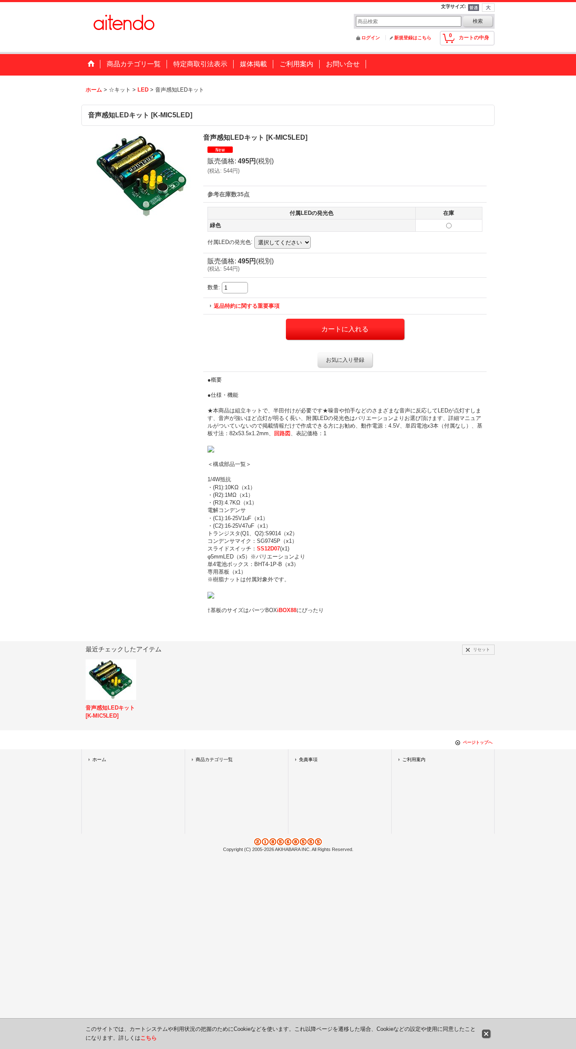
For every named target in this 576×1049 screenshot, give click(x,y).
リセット (481, 649)
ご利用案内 (413, 759)
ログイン (370, 37)
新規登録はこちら (412, 37)
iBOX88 (286, 610)
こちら (148, 1038)
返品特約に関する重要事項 (247, 306)
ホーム (99, 759)
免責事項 (308, 759)
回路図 (282, 433)
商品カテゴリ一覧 (214, 759)
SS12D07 (268, 548)
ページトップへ (478, 742)
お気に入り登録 (345, 360)
